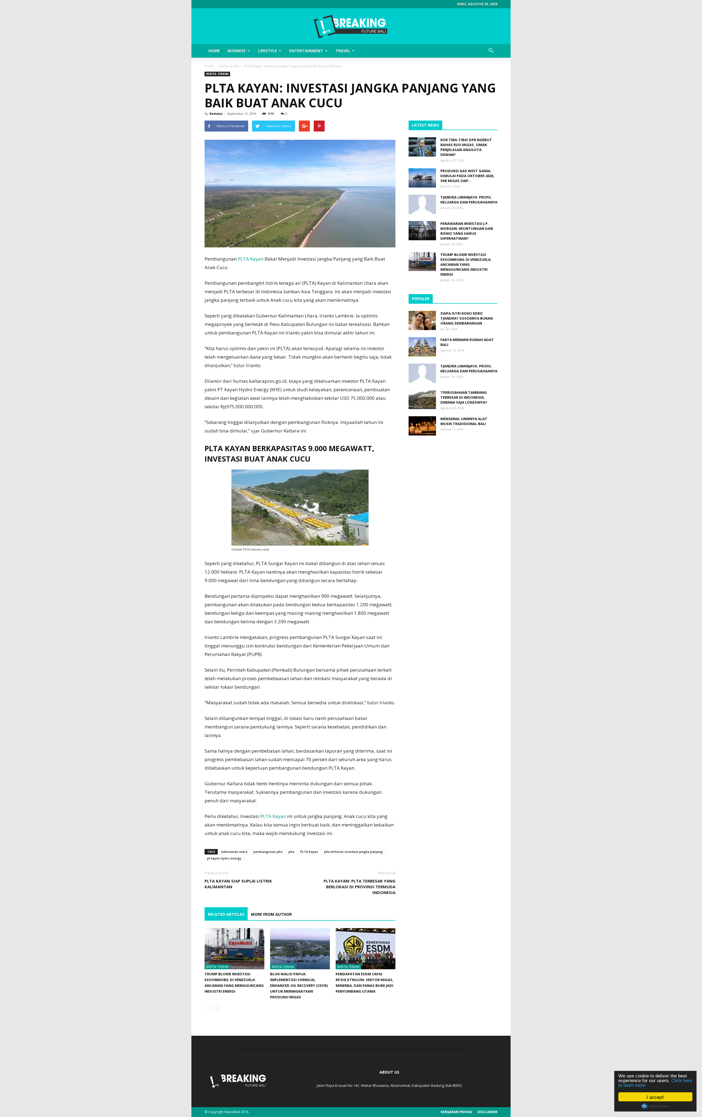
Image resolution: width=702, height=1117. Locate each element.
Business (237, 50)
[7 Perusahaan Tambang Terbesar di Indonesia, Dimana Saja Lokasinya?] (422, 399)
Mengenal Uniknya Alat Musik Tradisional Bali (463, 421)
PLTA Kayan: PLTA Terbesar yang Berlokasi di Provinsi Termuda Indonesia (359, 886)
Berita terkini (229, 66)
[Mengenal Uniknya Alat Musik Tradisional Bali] (422, 425)
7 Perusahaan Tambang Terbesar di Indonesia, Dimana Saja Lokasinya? (463, 397)
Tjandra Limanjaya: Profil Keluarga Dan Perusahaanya (468, 200)
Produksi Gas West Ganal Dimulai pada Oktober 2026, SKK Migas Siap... (467, 175)
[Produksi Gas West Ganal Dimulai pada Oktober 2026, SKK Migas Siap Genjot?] (422, 178)
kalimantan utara (234, 852)
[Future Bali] (351, 26)
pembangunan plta (267, 852)
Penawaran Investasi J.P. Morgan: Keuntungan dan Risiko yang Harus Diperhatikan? (466, 231)
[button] (490, 50)
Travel (342, 50)
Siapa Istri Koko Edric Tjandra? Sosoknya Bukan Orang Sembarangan (466, 318)
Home (214, 50)
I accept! (655, 1096)
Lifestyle (267, 50)
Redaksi (216, 113)
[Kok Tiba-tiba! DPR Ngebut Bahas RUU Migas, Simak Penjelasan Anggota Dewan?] (422, 147)
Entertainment (306, 50)
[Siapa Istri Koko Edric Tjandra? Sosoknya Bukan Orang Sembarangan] (422, 320)
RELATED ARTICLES (226, 914)
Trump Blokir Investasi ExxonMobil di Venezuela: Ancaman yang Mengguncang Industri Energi (466, 264)
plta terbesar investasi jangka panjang (353, 852)
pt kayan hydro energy (224, 858)
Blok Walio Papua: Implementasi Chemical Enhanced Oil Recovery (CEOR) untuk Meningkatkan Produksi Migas (299, 985)
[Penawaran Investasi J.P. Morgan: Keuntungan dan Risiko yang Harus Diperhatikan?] (422, 230)
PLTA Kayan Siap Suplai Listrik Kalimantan (238, 883)
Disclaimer (487, 1112)
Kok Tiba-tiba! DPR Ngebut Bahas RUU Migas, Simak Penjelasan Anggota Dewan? (466, 147)
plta (291, 852)
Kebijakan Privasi (456, 1112)
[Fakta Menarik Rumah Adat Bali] (422, 346)
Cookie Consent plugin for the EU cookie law (655, 1106)
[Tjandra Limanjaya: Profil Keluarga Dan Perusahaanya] (422, 204)
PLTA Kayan (251, 259)
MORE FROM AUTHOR (271, 914)
